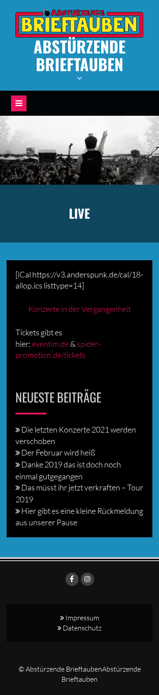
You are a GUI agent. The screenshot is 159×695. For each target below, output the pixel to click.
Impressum (82, 617)
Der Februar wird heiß (58, 452)
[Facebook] (72, 579)
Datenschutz (82, 627)
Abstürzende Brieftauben (79, 55)
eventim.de (50, 344)
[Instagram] (87, 579)
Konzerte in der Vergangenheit (79, 309)
